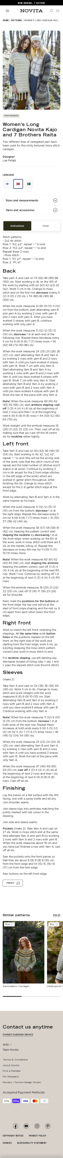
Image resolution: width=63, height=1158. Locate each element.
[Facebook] (15, 1126)
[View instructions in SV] (29, 184)
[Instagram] (37, 1126)
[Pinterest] (47, 1126)
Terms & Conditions (15, 1059)
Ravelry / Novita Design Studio (22, 1082)
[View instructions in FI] (7, 184)
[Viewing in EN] (18, 184)
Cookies (7, 1142)
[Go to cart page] (57, 10)
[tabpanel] (31, 558)
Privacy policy (37, 1135)
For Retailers (11, 1076)
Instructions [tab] (17, 226)
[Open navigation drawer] (7, 10)
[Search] (51, 10)
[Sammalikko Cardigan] (23, 954)
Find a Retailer (12, 1070)
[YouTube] (26, 1126)
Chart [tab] (46, 226)
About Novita (11, 1065)
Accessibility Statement (32, 1142)
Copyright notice (13, 1135)
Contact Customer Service (18, 1034)
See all (56, 915)
